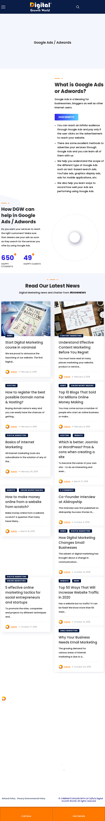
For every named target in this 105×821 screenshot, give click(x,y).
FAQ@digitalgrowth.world (76, 775)
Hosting (11, 385)
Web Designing (10, 757)
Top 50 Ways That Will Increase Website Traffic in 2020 (79, 592)
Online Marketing (16, 581)
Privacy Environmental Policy (31, 798)
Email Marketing (69, 630)
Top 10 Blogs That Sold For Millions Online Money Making (77, 397)
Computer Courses (12, 767)
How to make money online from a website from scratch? (23, 502)
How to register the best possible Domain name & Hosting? (25, 397)
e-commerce (66, 490)
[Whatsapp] (63, 789)
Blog (57, 718)
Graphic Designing (12, 762)
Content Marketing (71, 335)
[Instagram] (52, 789)
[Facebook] (42, 789)
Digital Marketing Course (16, 752)
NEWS (9, 335)
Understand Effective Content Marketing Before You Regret (76, 347)
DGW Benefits (66, 117)
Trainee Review (63, 733)
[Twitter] (47, 789)
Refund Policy (8, 798)
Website (78, 435)
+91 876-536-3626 (72, 764)
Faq (57, 728)
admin (14, 371)
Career (58, 723)
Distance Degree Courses (16, 772)
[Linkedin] (57, 789)
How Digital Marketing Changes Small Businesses (77, 542)
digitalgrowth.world (75, 769)
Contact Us (61, 714)
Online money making (82, 385)
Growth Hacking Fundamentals (19, 777)
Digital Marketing (16, 435)
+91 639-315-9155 (71, 760)
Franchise (60, 709)
